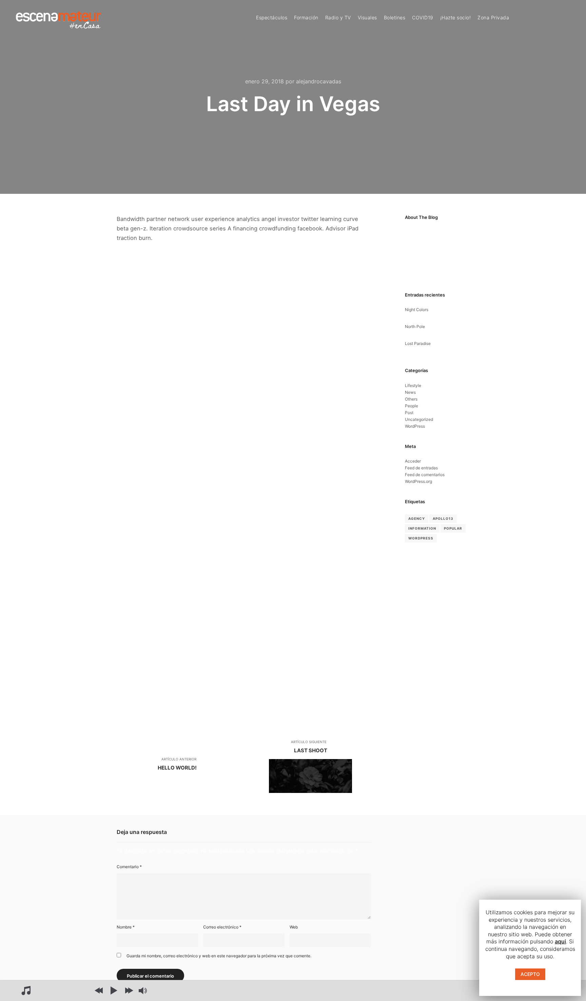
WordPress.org (418, 481)
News (410, 392)
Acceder (413, 461)
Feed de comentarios (425, 474)
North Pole (415, 326)
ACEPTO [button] (530, 974)
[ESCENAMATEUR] (58, 18)
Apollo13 (443, 518)
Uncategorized (419, 419)
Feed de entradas (421, 467)
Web (294, 927)
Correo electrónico (222, 927)
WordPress (415, 426)
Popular (453, 528)
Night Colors (416, 309)
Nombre (126, 927)
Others (411, 399)
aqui (560, 941)
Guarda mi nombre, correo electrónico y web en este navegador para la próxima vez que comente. (218, 955)
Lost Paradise (418, 343)
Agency (416, 518)
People (411, 405)
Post (409, 412)
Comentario (129, 866)
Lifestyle (413, 385)
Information (422, 528)
